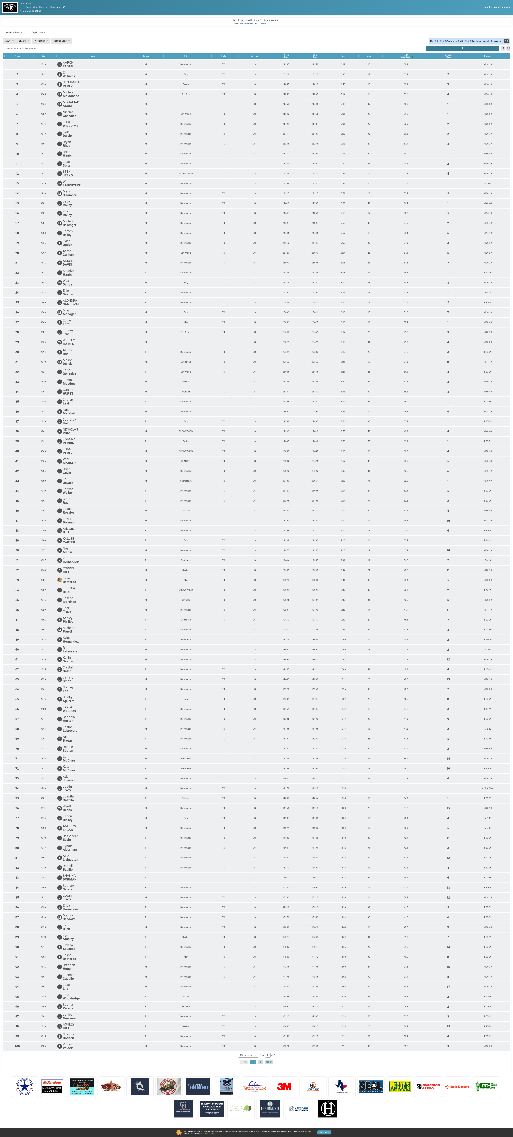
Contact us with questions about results (249, 23)
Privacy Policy (210, 1133)
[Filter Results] (503, 48)
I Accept (324, 1132)
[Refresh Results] (508, 48)
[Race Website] (11, 7)
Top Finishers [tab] (38, 32)
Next (268, 1062)
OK (506, 41)
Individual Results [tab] (14, 32)
